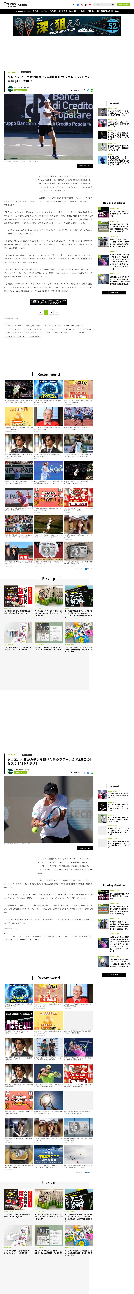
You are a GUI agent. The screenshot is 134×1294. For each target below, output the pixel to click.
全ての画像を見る (85, 166)
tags (117, 11)
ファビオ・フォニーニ (54, 329)
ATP (73, 333)
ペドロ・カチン (10, 336)
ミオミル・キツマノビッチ (13, 333)
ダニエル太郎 (87, 329)
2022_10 (81, 333)
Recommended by (80, 568)
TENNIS (91, 11)
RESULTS (44, 11)
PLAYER (53, 11)
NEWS (35, 11)
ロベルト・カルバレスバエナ (35, 329)
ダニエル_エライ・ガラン (33, 326)
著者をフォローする (21, 90)
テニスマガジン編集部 (22, 87)
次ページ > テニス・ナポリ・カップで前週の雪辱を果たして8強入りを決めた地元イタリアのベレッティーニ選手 (49, 302)
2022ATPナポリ (34, 336)
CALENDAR (73, 11)
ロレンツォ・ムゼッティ (72, 329)
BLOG (83, 11)
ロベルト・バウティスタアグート (73, 326)
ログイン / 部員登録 (123, 4)
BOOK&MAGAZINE (105, 11)
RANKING (63, 11)
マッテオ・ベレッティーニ (52, 326)
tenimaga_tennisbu (23, 11)
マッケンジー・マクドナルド (14, 329)
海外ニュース (26, 72)
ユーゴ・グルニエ (31, 333)
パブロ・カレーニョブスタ (13, 326)
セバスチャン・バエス (61, 333)
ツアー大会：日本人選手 (82, 936)
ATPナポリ (22, 336)
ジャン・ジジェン (45, 333)
